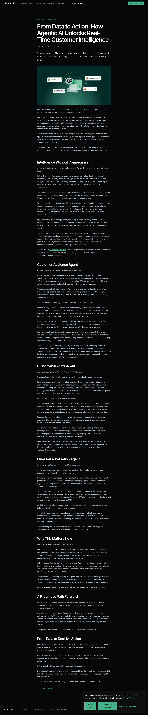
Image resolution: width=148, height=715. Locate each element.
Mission (32, 3)
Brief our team (136, 3)
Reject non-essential (107, 706)
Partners (61, 3)
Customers (51, 3)
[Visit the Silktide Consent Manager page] (140, 706)
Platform (23, 3)
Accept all (91, 706)
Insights (81, 3)
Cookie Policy (128, 698)
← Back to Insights (45, 689)
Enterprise (41, 3)
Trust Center (71, 3)
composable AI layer (57, 250)
